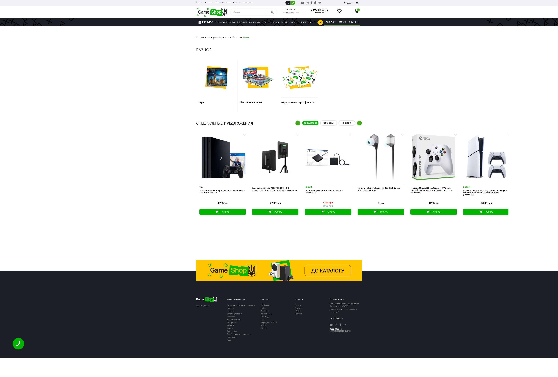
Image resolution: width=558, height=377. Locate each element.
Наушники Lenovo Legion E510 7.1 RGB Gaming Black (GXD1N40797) (379, 189)
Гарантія (237, 3)
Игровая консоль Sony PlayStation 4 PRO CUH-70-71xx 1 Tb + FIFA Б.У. (222, 191)
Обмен (352, 22)
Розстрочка (248, 3)
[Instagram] (307, 3)
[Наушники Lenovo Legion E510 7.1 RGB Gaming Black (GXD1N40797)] (381, 159)
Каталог (236, 37)
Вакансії (230, 325)
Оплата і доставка (223, 3)
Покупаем (331, 22)
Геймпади (265, 316)
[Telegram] (319, 3)
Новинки (328, 123)
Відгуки (230, 328)
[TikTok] (315, 3)
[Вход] (358, 3)
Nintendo (264, 311)
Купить (225, 211)
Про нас (199, 3)
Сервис (342, 22)
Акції (229, 340)
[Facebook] (311, 3)
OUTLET (264, 328)
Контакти (209, 3)
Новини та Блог (233, 319)
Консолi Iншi (266, 313)
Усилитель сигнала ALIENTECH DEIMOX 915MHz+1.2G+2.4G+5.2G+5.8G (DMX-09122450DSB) (274, 189)
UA (292, 2)
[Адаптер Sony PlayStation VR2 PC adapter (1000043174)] (328, 159)
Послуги (298, 313)
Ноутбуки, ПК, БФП (269, 322)
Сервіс (298, 305)
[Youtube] (302, 3)
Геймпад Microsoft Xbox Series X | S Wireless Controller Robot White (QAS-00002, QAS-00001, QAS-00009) (431, 190)
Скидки (347, 123)
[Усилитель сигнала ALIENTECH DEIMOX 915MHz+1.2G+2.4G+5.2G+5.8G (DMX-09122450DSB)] (275, 159)
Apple (263, 325)
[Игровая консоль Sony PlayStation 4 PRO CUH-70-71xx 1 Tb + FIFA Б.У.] (222, 159)
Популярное (310, 123)
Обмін (298, 311)
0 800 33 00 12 (319, 9)
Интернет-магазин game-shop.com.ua (212, 37)
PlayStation (265, 305)
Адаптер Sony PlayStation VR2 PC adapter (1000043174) (324, 191)
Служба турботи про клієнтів (239, 334)
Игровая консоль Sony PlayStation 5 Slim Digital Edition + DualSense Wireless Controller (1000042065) (485, 192)
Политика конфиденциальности (241, 305)
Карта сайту (232, 331)
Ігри (262, 319)
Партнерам (231, 337)
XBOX (263, 308)
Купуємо (298, 308)
